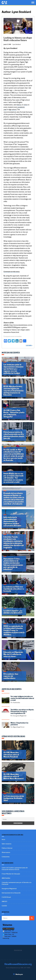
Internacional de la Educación (11, 893)
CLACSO (4, 906)
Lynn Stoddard (17, 44)
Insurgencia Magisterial (9, 888)
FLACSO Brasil (6, 897)
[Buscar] (31, 918)
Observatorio (6, 852)
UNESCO (4, 901)
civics (25, 105)
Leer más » (29, 345)
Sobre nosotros (6, 844)
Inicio (3, 839)
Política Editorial (7, 848)
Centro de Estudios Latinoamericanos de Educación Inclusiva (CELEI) (15, 868)
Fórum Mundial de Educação (11, 874)
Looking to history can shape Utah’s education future (18, 39)
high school (13, 110)
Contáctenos (6, 857)
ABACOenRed (6, 878)
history (19, 105)
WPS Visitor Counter (14, 938)
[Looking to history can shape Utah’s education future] (18, 26)
